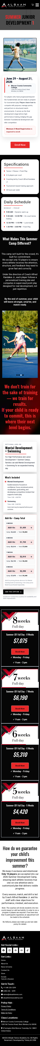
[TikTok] (27, 950)
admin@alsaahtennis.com (12, 994)
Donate (3, 977)
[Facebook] (3, 950)
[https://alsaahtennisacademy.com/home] (14, 5)
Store (3, 973)
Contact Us (5, 970)
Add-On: (20, 528)
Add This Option (13, 592)
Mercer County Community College (15, 1022)
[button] (37, 4)
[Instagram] (9, 950)
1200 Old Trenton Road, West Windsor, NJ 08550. (19, 1024)
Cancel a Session (7, 979)
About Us (4, 964)
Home (3, 960)
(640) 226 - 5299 (9, 991)
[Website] (15, 950)
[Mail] (21, 950)
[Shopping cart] (33, 5)
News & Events (6, 967)
